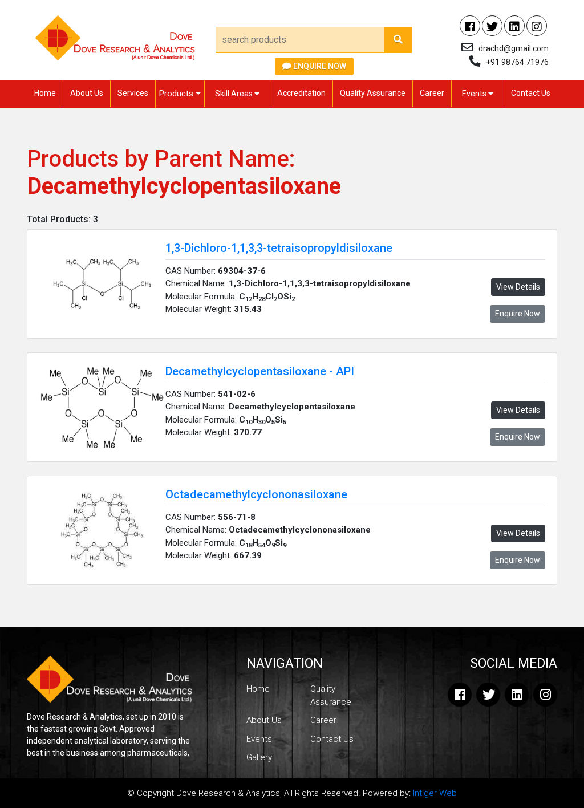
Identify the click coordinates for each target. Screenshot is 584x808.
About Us (86, 93)
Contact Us (530, 93)
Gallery (259, 757)
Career (432, 93)
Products (177, 93)
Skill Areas (234, 93)
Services (132, 93)
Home (45, 93)
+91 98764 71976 (517, 62)
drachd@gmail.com (513, 48)
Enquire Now (318, 66)
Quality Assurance (372, 93)
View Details (518, 286)
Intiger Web (435, 793)
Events (475, 93)
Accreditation (301, 93)
